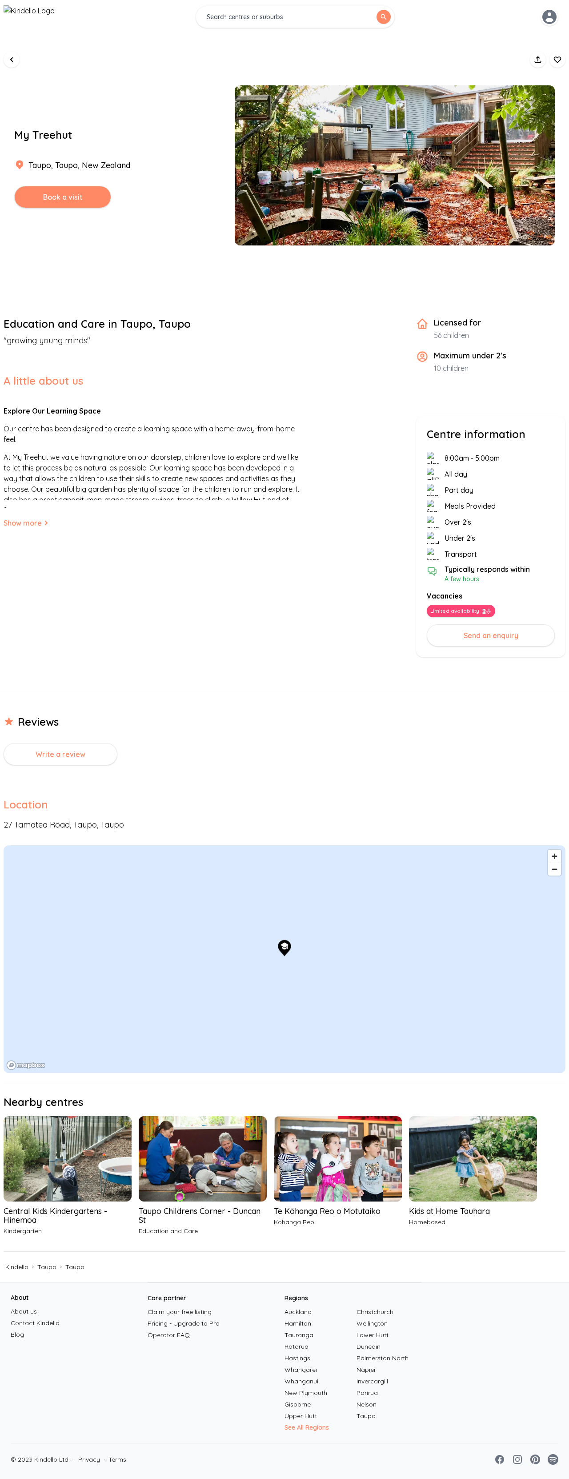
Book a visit (62, 197)
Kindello (16, 1267)
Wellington (372, 1323)
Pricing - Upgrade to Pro (184, 1323)
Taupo (46, 1267)
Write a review (60, 754)
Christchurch (375, 1312)
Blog (17, 1334)
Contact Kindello (35, 1323)
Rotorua (296, 1346)
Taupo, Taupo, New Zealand (79, 165)
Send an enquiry (491, 635)
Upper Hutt (300, 1416)
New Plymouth (305, 1393)
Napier (366, 1370)
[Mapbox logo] (25, 1065)
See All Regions (306, 1427)
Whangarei (300, 1370)
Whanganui (301, 1381)
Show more (23, 522)
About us (24, 1311)
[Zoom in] (554, 856)
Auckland (298, 1312)
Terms (115, 1459)
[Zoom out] (554, 869)
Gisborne (297, 1404)
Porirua (367, 1393)
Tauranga (298, 1335)
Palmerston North (383, 1358)
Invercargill (372, 1381)
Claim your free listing (180, 1312)
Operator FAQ (169, 1335)
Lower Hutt (373, 1335)
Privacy (86, 1459)
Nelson (367, 1404)
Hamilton (297, 1323)
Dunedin (369, 1346)
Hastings (297, 1358)
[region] (284, 959)
